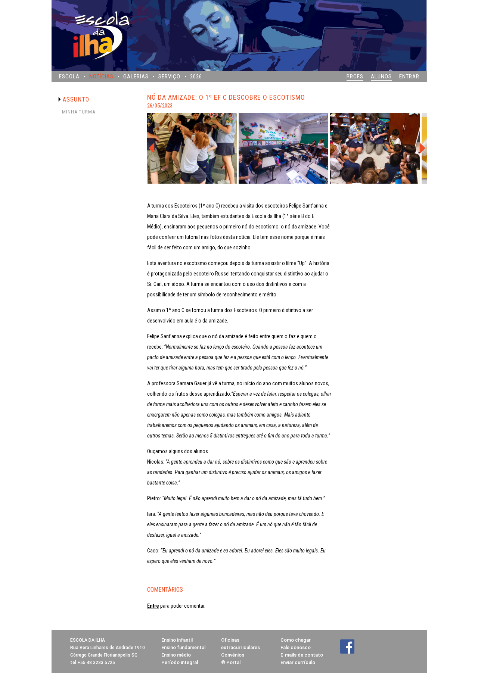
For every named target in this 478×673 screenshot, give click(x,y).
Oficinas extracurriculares (240, 643)
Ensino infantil (177, 640)
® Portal (230, 662)
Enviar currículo (297, 662)
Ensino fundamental (183, 647)
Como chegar (295, 640)
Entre (153, 606)
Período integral (179, 662)
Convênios (232, 655)
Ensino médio (176, 655)
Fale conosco (295, 647)
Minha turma (78, 112)
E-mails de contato (301, 655)
